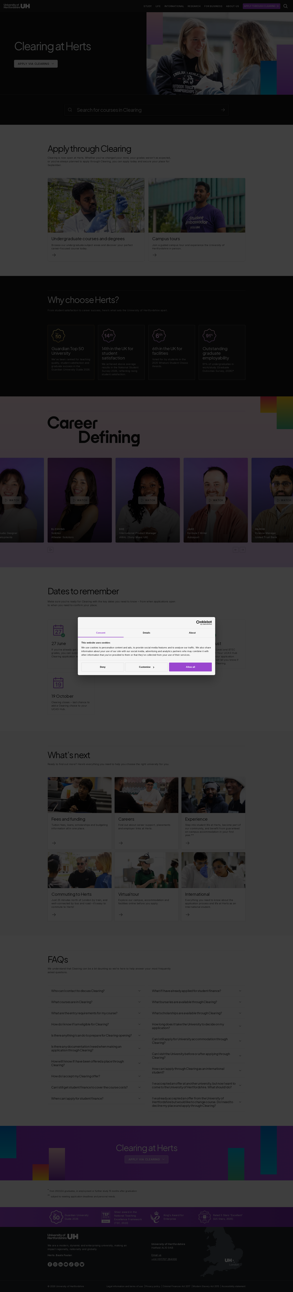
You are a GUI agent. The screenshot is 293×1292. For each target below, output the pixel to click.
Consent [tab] (100, 632)
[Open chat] (286, 1285)
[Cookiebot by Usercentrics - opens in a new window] (198, 622)
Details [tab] (146, 632)
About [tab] (192, 632)
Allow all (190, 667)
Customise (144, 667)
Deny (102, 667)
